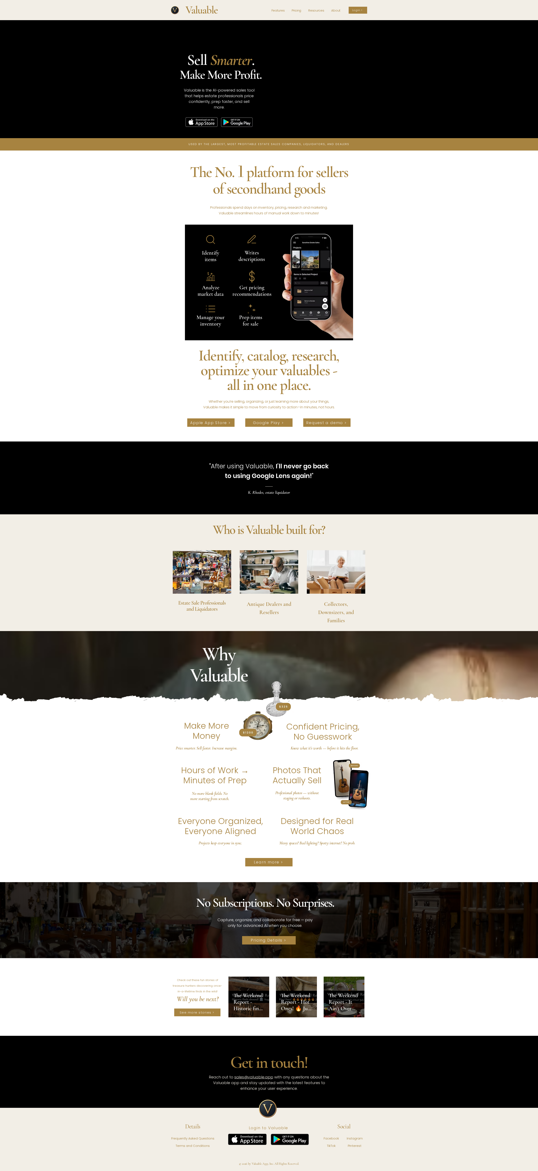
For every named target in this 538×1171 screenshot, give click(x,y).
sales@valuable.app (253, 1077)
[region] (202, 583)
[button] (316, 10)
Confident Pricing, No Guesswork (322, 732)
